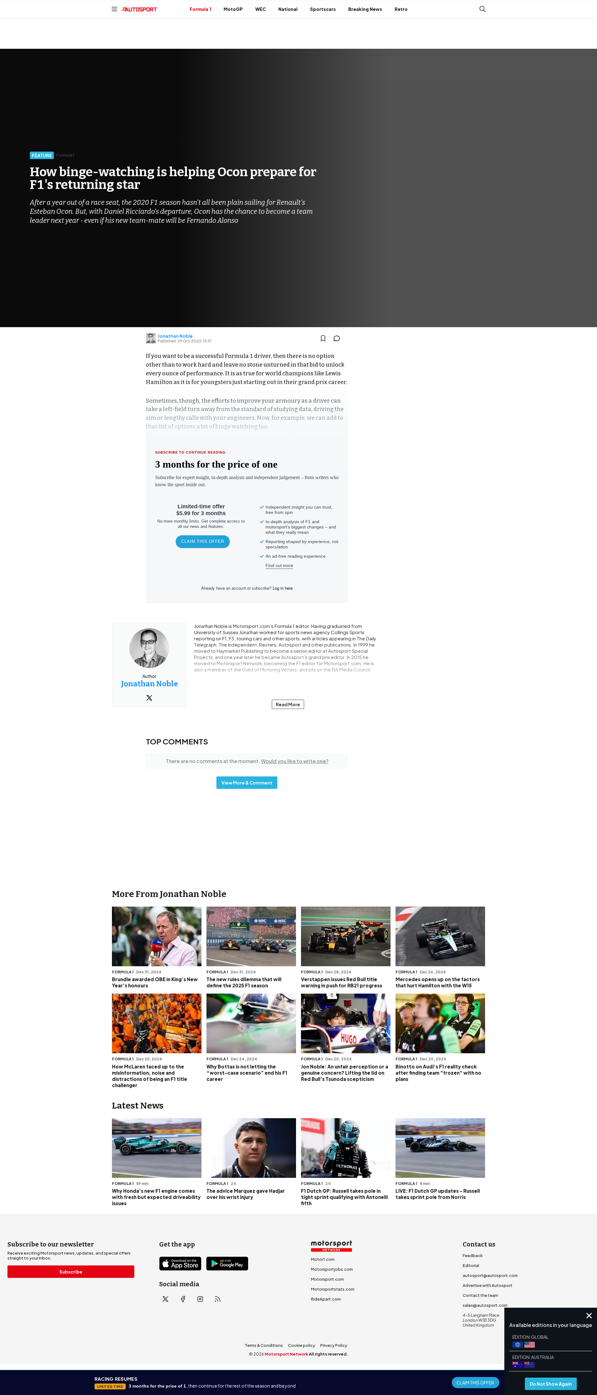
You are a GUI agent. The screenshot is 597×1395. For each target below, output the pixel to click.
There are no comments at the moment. (247, 761)
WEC (260, 9)
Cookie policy (301, 1345)
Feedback (473, 1255)
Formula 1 (200, 9)
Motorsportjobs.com (332, 1269)
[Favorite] (323, 338)
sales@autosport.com (485, 1305)
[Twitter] (149, 698)
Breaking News (365, 9)
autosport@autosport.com (490, 1275)
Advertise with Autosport (487, 1285)
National (288, 9)
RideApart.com (326, 1299)
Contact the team (480, 1295)
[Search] (482, 9)
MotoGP (233, 9)
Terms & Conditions (264, 1345)
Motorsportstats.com (332, 1289)
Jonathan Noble (175, 336)
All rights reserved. (328, 1354)
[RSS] (217, 1299)
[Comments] (338, 338)
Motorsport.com (327, 1279)
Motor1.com (323, 1259)
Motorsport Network (286, 1354)
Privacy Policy (333, 1345)
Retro (401, 9)
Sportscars (323, 9)
